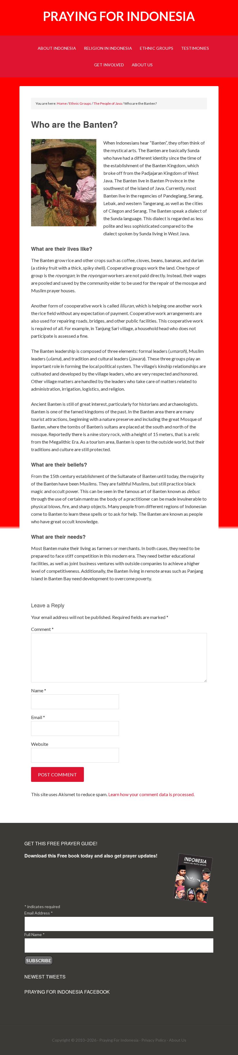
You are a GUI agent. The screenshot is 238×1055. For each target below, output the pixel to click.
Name (38, 690)
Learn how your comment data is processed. (151, 794)
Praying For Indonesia (118, 1040)
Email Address (38, 912)
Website (39, 744)
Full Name (34, 934)
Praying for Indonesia (119, 16)
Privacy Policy (153, 1040)
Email (38, 717)
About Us (177, 1040)
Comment (42, 629)
